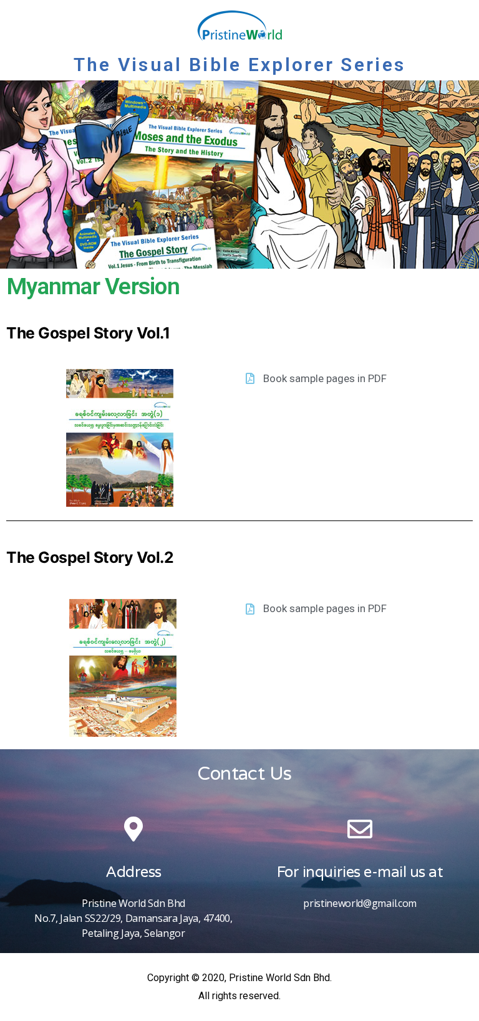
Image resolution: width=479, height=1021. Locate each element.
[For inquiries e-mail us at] (359, 829)
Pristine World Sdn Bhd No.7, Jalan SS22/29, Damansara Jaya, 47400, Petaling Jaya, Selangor (133, 918)
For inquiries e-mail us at (360, 872)
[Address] (133, 829)
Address (133, 872)
